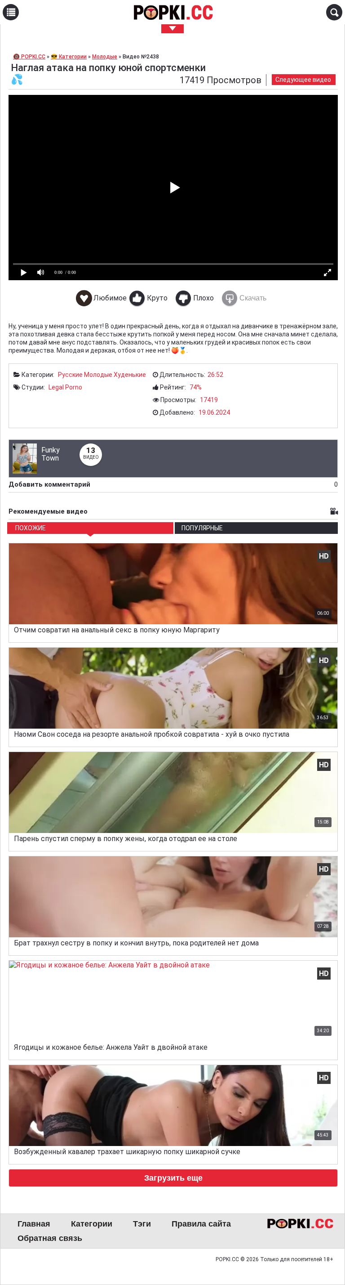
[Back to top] (320, 1242)
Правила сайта (201, 1223)
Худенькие (130, 374)
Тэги (142, 1223)
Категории (91, 1223)
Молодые (98, 374)
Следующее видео (303, 79)
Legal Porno (65, 387)
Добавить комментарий (173, 484)
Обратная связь (50, 1238)
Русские (70, 374)
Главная (34, 1223)
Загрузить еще (173, 1177)
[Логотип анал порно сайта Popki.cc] (172, 12)
